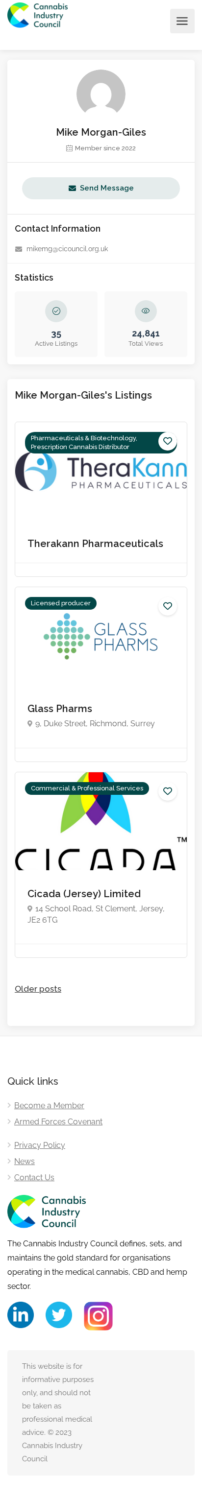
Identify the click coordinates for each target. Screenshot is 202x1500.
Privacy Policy (39, 1145)
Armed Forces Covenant (58, 1121)
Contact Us (34, 1177)
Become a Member (49, 1105)
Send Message (107, 188)
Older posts (38, 989)
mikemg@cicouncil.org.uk (67, 249)
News (24, 1161)
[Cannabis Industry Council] (37, 21)
